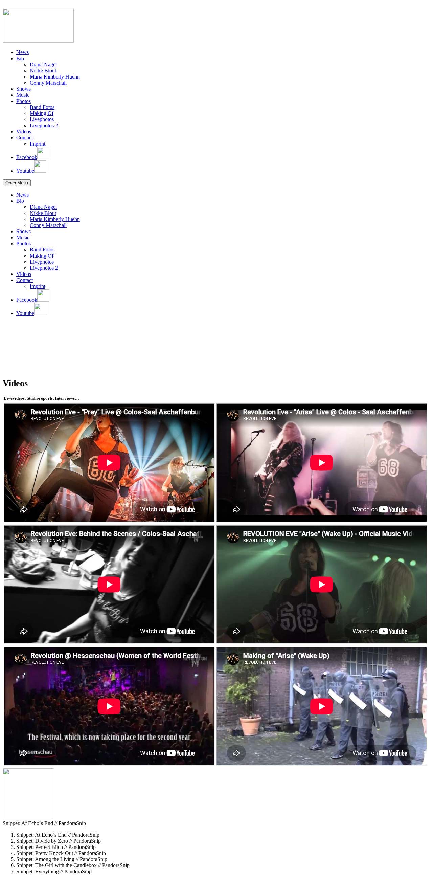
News (22, 52)
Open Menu (16, 182)
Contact (24, 137)
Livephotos (42, 119)
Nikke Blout (43, 70)
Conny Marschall (48, 83)
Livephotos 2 (44, 125)
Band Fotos (42, 107)
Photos (23, 101)
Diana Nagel (43, 64)
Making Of (41, 113)
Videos (23, 131)
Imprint (37, 144)
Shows (23, 89)
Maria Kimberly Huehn (55, 77)
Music (22, 95)
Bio (20, 58)
